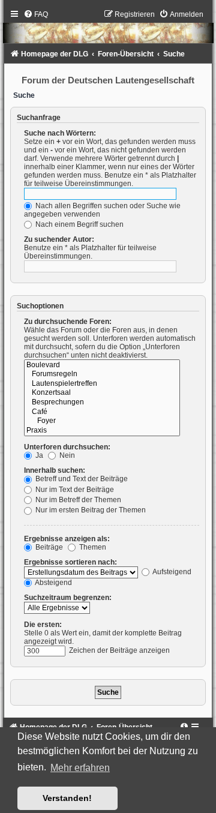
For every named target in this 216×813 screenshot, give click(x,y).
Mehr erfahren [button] (80, 768)
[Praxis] (102, 431)
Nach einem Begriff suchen (79, 224)
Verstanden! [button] (67, 798)
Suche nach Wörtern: (60, 133)
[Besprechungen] (102, 402)
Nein (66, 455)
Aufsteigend (171, 572)
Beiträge (48, 547)
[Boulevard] (102, 365)
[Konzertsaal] (102, 393)
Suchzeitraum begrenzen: (68, 597)
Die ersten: (43, 624)
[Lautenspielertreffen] (102, 384)
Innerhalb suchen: (54, 470)
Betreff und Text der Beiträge (81, 479)
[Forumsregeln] (102, 374)
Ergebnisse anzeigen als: (67, 539)
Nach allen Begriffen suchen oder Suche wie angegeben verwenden (102, 210)
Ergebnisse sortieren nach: (70, 562)
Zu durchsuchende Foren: (68, 321)
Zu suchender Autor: (59, 239)
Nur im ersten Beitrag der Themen (90, 510)
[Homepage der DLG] (108, 29)
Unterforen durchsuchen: (67, 447)
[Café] (102, 412)
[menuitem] (35, 14)
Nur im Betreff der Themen (77, 500)
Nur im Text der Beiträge (74, 489)
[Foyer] (102, 421)
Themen (91, 547)
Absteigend (53, 582)
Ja (38, 455)
